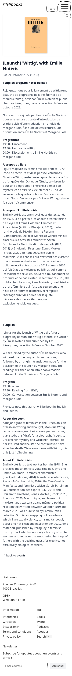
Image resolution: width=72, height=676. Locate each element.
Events (41, 622)
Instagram (10, 627)
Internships (10, 617)
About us (43, 632)
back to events (16, 555)
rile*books (12, 4)
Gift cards (9, 622)
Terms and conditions (17, 632)
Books (41, 617)
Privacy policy (12, 636)
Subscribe (58, 665)
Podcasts (43, 627)
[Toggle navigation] (65, 6)
